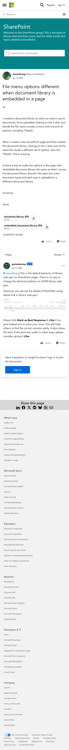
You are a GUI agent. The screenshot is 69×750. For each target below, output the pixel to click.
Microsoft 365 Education (14, 544)
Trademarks (23, 741)
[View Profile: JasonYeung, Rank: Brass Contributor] (7, 76)
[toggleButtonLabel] (64, 14)
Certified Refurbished (12, 502)
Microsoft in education (13, 528)
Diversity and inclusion (13, 714)
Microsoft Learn (10, 645)
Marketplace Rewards (13, 666)
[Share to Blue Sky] (40, 407)
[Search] (42, 5)
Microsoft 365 (9, 597)
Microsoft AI (9, 581)
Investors (7, 709)
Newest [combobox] (59, 254)
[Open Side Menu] (4, 5)
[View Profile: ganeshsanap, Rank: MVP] (6, 265)
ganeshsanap (19, 264)
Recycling (50, 741)
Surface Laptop (10, 428)
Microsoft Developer (12, 640)
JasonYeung (19, 74)
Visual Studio (9, 672)
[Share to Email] (51, 407)
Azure (6, 634)
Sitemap (7, 738)
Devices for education (13, 534)
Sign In (61, 5)
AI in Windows (10, 449)
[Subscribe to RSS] (45, 407)
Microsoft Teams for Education (16, 539)
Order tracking (10, 497)
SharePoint (11, 14)
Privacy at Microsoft (12, 703)
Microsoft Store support (13, 486)
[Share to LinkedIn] (18, 407)
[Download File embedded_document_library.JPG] (47, 226)
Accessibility (9, 719)
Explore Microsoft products (15, 455)
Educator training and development (18, 555)
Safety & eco (37, 741)
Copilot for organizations (14, 438)
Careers (7, 687)
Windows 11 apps (11, 460)
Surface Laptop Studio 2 (13, 433)
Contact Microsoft (22, 738)
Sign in (18, 369)
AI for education (10, 566)
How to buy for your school (15, 550)
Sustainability (9, 725)
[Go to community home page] (11, 5)
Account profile (10, 475)
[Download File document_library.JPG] (33, 217)
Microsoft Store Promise (14, 508)
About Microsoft (10, 693)
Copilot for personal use (13, 444)
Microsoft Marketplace (13, 661)
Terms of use (9, 741)
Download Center (11, 481)
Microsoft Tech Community (14, 656)
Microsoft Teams (10, 608)
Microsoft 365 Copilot (13, 614)
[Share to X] (29, 407)
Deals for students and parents (16, 561)
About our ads (9, 744)
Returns (7, 491)
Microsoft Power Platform (14, 603)
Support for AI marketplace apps (17, 650)
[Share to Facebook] (23, 407)
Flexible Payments (11, 513)
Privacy (36, 738)
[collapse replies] (34, 261)
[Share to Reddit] (34, 407)
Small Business (10, 619)
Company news (10, 698)
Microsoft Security (11, 587)
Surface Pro (8, 422)
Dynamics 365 (9, 592)
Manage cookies (49, 738)
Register (51, 5)
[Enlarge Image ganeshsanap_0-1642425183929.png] (34, 305)
